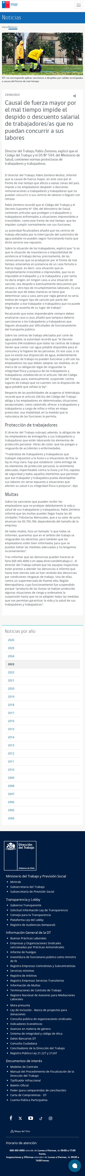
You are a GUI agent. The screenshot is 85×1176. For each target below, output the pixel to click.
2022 (11, 672)
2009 (11, 778)
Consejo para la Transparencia (30, 915)
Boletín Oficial (19, 1085)
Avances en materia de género (30, 1029)
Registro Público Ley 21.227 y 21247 (33, 1053)
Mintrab (15, 882)
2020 (11, 688)
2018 (11, 705)
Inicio (5, 27)
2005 (11, 810)
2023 (11, 664)
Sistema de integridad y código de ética (36, 1033)
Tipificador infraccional (25, 1080)
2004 (11, 818)
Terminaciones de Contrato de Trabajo (35, 990)
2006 (11, 802)
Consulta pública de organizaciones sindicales (41, 1019)
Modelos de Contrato (24, 1067)
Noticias (12, 27)
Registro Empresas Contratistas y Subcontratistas (43, 966)
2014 (11, 737)
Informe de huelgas (23, 952)
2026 (11, 640)
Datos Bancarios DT (23, 1038)
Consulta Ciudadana (23, 1043)
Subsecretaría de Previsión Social (32, 891)
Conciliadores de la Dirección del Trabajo (37, 1048)
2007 (11, 794)
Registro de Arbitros (23, 975)
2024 (11, 656)
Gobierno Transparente (25, 905)
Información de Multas (25, 985)
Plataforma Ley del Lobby (26, 920)
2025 (11, 648)
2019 (11, 696)
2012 (11, 753)
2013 (11, 745)
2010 (11, 769)
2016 (11, 721)
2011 (11, 761)
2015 (11, 729)
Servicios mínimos (22, 971)
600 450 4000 (17, 1150)
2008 (11, 786)
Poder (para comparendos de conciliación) (38, 1090)
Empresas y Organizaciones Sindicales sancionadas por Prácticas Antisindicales (37, 945)
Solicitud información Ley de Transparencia (39, 910)
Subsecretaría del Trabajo (27, 887)
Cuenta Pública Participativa (28, 1100)
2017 (11, 713)
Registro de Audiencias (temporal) (32, 925)
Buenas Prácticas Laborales (28, 938)
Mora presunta (20, 1005)
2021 (11, 680)
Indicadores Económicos (26, 1024)
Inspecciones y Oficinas (20, 1157)
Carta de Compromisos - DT (28, 1095)
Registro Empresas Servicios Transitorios (37, 980)
